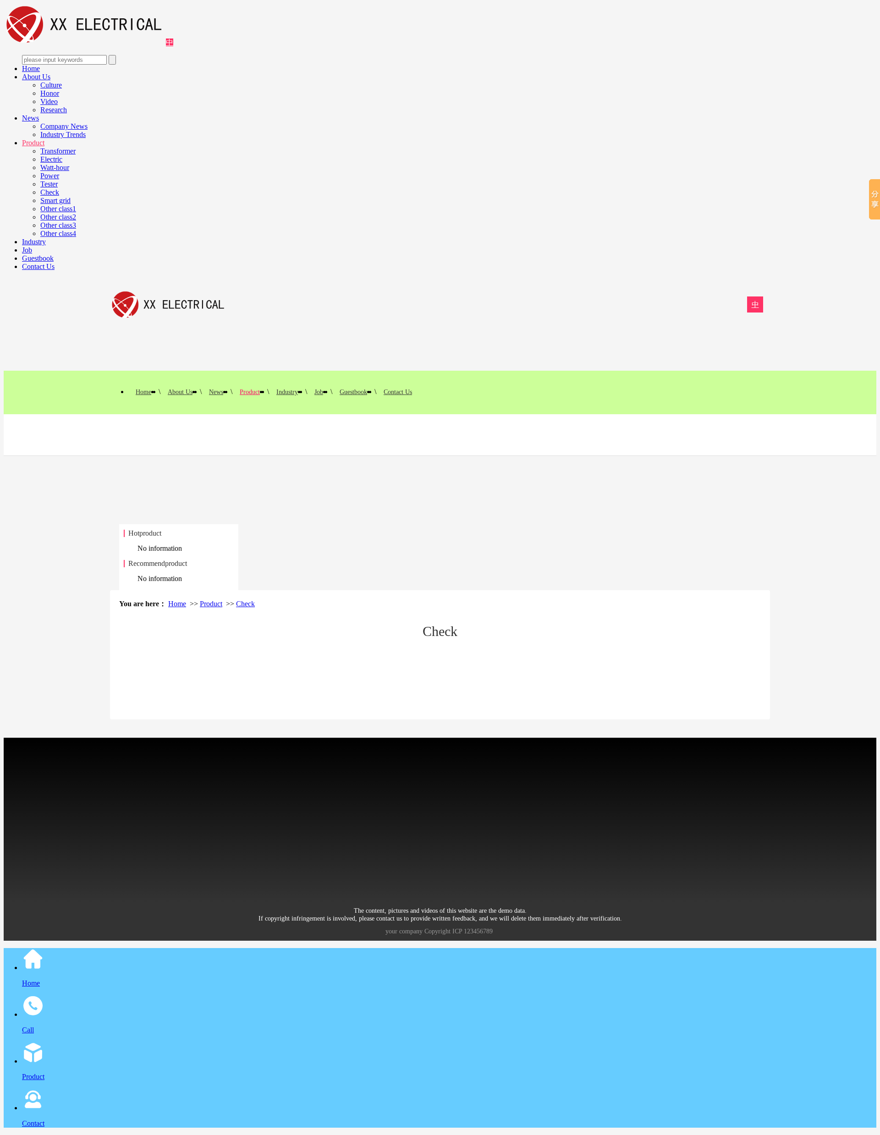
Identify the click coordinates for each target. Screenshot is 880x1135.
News (30, 118)
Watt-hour (54, 167)
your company (404, 931)
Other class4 (58, 233)
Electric (51, 159)
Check (49, 192)
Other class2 (58, 217)
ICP (457, 931)
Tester (49, 184)
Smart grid (55, 200)
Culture (51, 85)
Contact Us (38, 266)
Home (31, 68)
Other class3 (58, 225)
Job (27, 250)
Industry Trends (63, 134)
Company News (64, 126)
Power (49, 176)
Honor (49, 93)
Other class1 (58, 209)
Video (49, 101)
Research (53, 110)
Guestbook (38, 258)
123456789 (478, 931)
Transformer (58, 151)
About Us (36, 77)
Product (33, 143)
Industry (34, 242)
